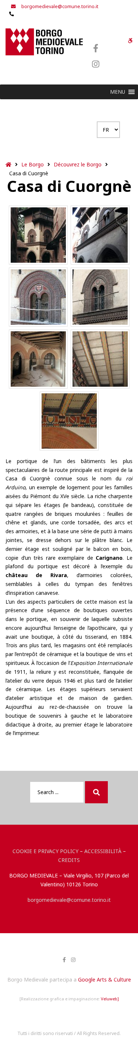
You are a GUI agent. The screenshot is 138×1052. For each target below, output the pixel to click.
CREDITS (69, 859)
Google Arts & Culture (104, 979)
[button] (117, 91)
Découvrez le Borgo (78, 164)
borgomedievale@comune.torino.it (69, 899)
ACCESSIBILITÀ (102, 851)
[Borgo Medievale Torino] (44, 41)
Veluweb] (110, 998)
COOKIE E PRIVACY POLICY (45, 851)
